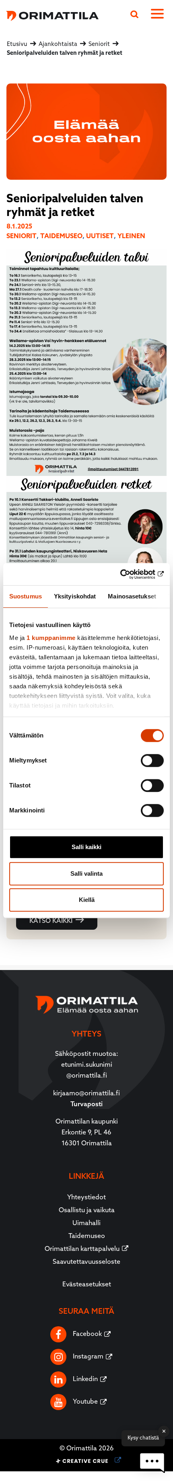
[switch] (152, 760)
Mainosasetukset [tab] (132, 596)
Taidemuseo (61, 236)
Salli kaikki (86, 846)
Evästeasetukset (86, 1285)
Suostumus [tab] (25, 596)
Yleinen (131, 236)
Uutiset (100, 236)
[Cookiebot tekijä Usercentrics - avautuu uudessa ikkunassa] (128, 574)
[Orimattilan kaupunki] (49, 15)
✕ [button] (164, 1431)
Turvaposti (86, 1104)
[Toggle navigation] (159, 15)
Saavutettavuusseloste (86, 1262)
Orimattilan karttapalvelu (82, 1249)
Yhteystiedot (86, 1197)
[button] (152, 1462)
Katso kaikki (50, 921)
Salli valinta (86, 873)
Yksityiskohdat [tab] (75, 596)
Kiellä (87, 899)
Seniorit (21, 236)
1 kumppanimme (51, 637)
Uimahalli (86, 1223)
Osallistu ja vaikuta (87, 1210)
